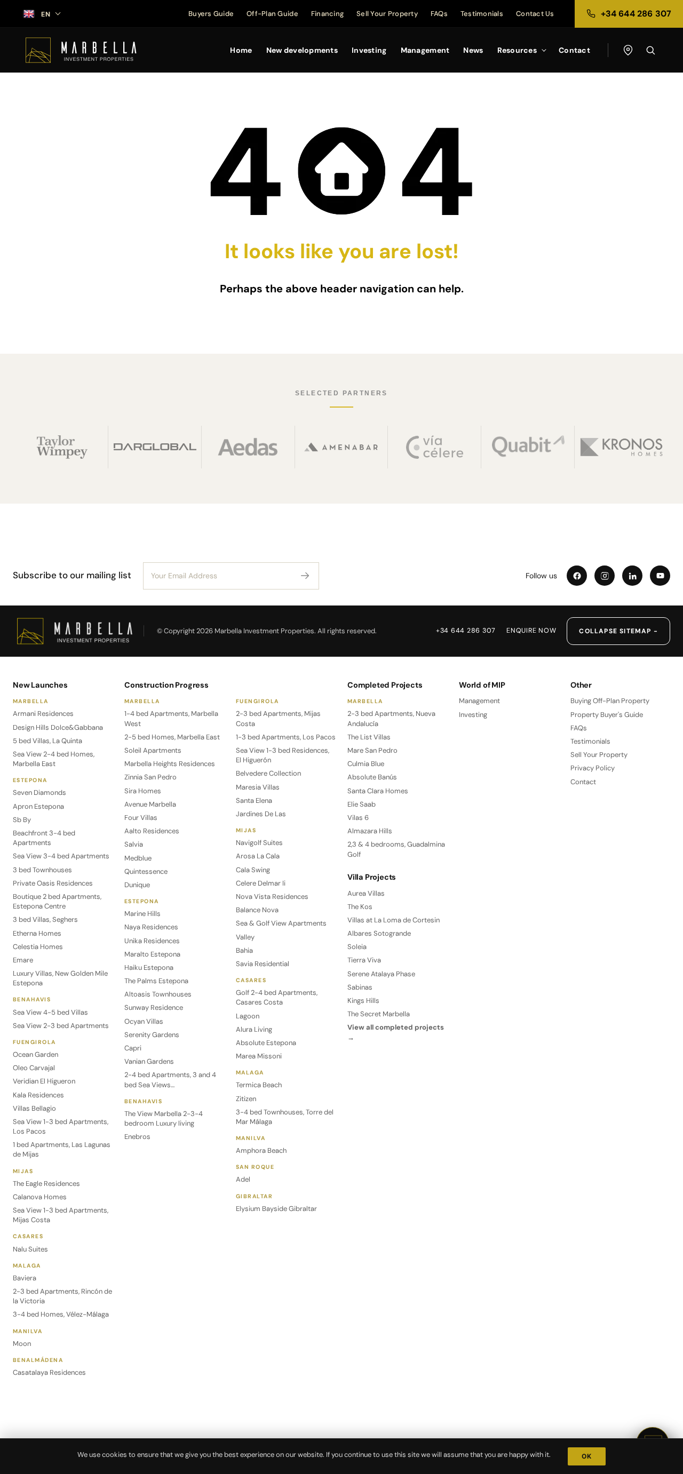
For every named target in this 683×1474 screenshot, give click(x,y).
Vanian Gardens (149, 1061)
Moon (22, 1343)
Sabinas (359, 987)
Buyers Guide (211, 13)
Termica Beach (259, 1084)
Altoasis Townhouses (158, 994)
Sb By (22, 819)
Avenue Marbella (150, 804)
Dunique (137, 884)
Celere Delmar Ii (260, 883)
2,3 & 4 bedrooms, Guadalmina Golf (396, 849)
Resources (517, 50)
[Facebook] (577, 575)
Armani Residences (43, 713)
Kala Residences (38, 1094)
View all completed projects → (395, 1032)
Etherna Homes (37, 933)
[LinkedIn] (632, 575)
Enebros (137, 1136)
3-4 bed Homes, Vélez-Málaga (61, 1314)
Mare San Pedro (372, 750)
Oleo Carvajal (34, 1067)
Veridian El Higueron (44, 1081)
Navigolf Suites (259, 842)
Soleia (357, 946)
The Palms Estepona (156, 980)
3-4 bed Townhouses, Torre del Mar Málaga (284, 1117)
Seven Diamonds (39, 792)
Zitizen (246, 1098)
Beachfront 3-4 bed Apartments (44, 837)
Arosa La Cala (258, 856)
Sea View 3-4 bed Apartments (61, 856)
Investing (369, 50)
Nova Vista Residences (272, 896)
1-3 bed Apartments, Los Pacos (286, 737)
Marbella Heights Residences (169, 763)
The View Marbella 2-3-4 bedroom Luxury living (163, 1118)
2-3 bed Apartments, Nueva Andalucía (391, 718)
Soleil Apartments (152, 750)
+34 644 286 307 (466, 630)
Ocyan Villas (143, 1021)
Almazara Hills (369, 830)
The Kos (359, 906)
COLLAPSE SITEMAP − (618, 631)
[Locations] (628, 50)
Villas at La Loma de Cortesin (393, 920)
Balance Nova (257, 909)
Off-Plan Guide (272, 13)
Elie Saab (361, 804)
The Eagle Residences (46, 1183)
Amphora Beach (261, 1150)
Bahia (244, 950)
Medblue (138, 858)
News (473, 50)
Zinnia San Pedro (150, 777)
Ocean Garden (35, 1054)
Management (425, 50)
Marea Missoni (259, 1056)
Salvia (133, 844)
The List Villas (369, 737)
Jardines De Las (261, 813)
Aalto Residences (151, 830)
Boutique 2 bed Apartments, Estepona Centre (57, 901)
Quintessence (146, 871)
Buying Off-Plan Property (609, 700)
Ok (587, 1456)
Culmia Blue (365, 763)
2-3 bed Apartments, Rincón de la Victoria (62, 1296)
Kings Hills (363, 1000)
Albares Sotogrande (379, 933)
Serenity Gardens (151, 1034)
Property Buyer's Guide (606, 714)
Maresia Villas (258, 787)
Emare (23, 960)
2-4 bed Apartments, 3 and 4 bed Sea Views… (170, 1079)
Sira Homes (142, 790)
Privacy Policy (592, 767)
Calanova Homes (40, 1196)
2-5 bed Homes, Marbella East (172, 737)
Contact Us (535, 13)
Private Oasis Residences (53, 883)
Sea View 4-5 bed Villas (50, 1012)
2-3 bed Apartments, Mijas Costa (278, 718)
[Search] (650, 50)
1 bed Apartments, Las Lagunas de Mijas (61, 1149)
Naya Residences (151, 926)
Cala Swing (253, 869)
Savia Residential (262, 963)
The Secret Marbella (378, 1013)
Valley (245, 937)
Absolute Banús (372, 777)
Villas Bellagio (34, 1108)
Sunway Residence (153, 1007)
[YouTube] (660, 575)
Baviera (24, 1277)
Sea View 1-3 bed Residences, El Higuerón (282, 755)
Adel (243, 1179)
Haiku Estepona (148, 967)
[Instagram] (604, 575)
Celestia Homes (38, 946)
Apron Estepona (38, 806)
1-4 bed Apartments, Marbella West (171, 718)
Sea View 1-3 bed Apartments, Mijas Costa (60, 1215)
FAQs (439, 13)
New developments (302, 50)
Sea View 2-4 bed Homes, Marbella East (53, 759)
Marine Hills (142, 913)
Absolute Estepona (266, 1042)
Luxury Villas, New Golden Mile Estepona (60, 978)
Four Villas (140, 817)
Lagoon (247, 1016)
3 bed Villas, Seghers (45, 919)
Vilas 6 (358, 817)
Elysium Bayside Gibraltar (276, 1208)
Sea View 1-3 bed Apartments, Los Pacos (60, 1126)
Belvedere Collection (268, 773)
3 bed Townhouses (42, 869)
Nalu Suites (30, 1249)
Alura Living (254, 1029)
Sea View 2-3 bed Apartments (61, 1025)
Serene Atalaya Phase (381, 973)
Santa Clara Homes (377, 790)
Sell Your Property (387, 13)
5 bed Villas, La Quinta (47, 740)
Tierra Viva (364, 960)
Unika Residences (152, 940)
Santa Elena (254, 800)
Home (241, 50)
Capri (132, 1048)
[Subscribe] (305, 575)
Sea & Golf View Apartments (281, 923)
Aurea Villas (366, 893)
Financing (327, 13)
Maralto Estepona (152, 954)
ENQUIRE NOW (531, 630)
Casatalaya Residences (49, 1372)
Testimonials (481, 13)
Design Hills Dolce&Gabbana (58, 727)
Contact (574, 50)
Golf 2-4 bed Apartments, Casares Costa (276, 997)
